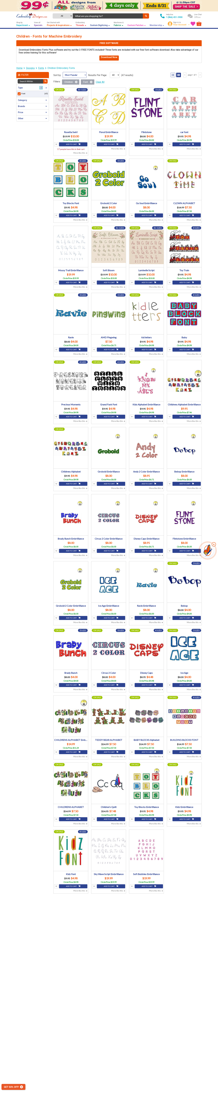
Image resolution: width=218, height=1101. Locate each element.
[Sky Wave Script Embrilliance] (108, 850)
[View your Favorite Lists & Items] (193, 23)
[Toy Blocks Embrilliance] (146, 783)
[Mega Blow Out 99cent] (109, 5)
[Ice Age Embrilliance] (108, 582)
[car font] (184, 108)
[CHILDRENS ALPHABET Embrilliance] (71, 716)
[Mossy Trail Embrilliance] (71, 247)
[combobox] (108, 16)
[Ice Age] (184, 649)
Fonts (41, 68)
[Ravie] (71, 314)
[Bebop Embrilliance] (184, 448)
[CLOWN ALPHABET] (184, 180)
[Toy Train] (184, 247)
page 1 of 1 (192, 75)
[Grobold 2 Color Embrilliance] (71, 582)
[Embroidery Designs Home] (31, 16)
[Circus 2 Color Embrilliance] (108, 515)
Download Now (109, 57)
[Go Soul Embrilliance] (146, 180)
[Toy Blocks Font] (71, 180)
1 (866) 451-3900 (174, 17)
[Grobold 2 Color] (108, 180)
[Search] (146, 16)
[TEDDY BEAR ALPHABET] (108, 716)
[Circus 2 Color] (108, 649)
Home (19, 68)
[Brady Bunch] (71, 649)
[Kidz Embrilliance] (184, 783)
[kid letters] (146, 314)
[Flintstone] (146, 108)
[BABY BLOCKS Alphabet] (146, 716)
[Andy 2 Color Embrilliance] (146, 448)
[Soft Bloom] (108, 247)
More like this (79, 153)
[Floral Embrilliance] (108, 108)
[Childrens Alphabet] (71, 448)
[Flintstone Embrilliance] (184, 515)
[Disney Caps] (146, 649)
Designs (30, 68)
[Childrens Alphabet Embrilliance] (184, 381)
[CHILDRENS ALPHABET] (71, 783)
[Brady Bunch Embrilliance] (71, 515)
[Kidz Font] (71, 850)
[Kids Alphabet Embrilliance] (146, 381)
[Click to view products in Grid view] (178, 75)
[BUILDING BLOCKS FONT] (184, 716)
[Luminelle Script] (146, 247)
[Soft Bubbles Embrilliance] (146, 850)
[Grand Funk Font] (108, 381)
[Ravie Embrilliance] (146, 582)
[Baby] (184, 314)
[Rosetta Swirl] (71, 108)
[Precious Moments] (71, 381)
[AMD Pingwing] (108, 314)
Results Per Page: (97, 75)
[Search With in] (45, 81)
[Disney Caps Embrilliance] (146, 515)
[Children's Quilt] (108, 783)
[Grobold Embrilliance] (108, 448)
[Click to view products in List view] (173, 75)
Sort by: (57, 75)
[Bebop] (184, 582)
